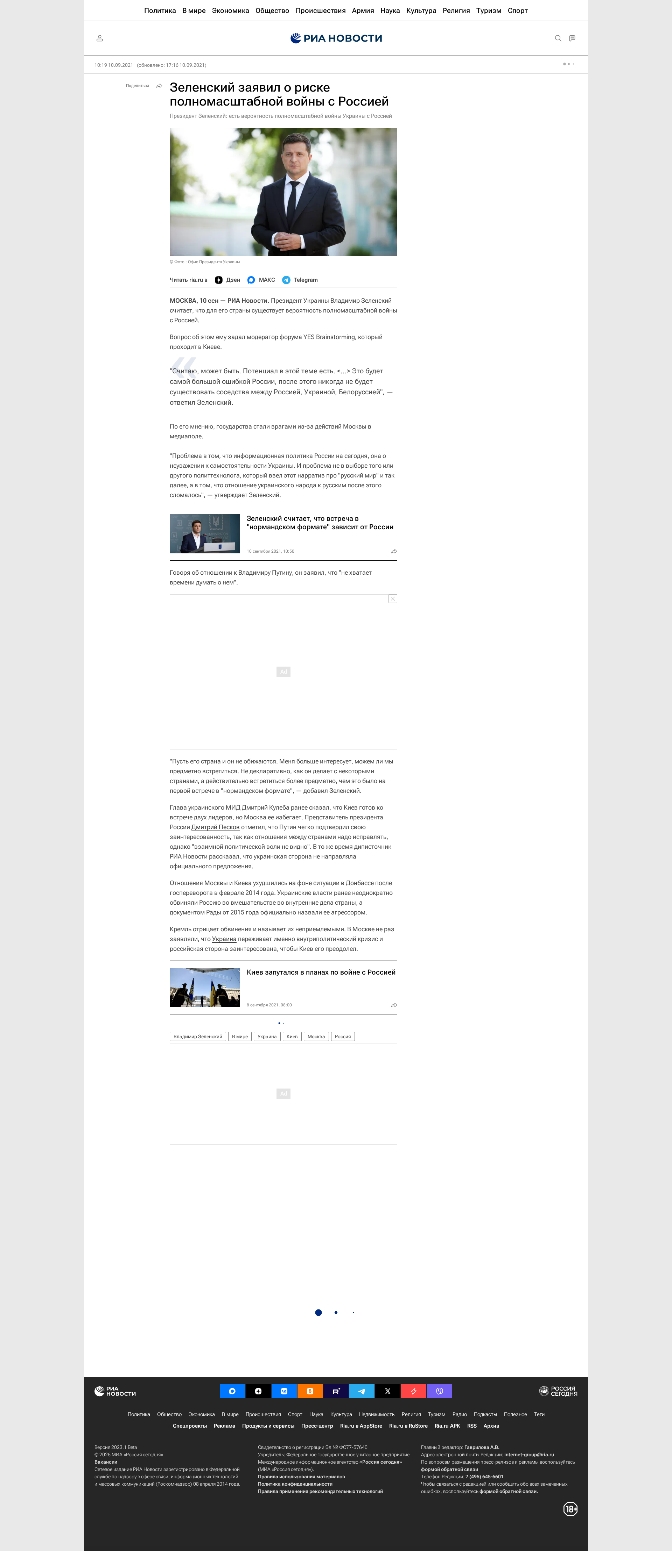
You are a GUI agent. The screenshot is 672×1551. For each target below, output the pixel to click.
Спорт (295, 1414)
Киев (292, 1036)
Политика (139, 1414)
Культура (341, 1414)
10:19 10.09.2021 (113, 65)
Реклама (224, 1426)
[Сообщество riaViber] (439, 1391)
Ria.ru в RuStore (408, 1426)
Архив (491, 1426)
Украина (224, 938)
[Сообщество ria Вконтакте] (284, 1391)
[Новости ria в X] (387, 1391)
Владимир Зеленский (198, 1036)
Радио (460, 1414)
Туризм (437, 1414)
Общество (169, 1414)
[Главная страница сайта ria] (336, 38)
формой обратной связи (449, 1469)
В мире (240, 1036)
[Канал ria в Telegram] (361, 1391)
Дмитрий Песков (215, 827)
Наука (316, 1414)
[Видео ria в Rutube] (336, 1391)
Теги (539, 1414)
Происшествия (263, 1414)
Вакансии (105, 1462)
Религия (411, 1414)
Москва (316, 1036)
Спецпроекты (190, 1426)
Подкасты (485, 1414)
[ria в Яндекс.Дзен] (258, 1391)
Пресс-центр (317, 1426)
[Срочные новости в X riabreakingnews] (413, 1391)
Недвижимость (377, 1414)
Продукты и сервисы (268, 1426)
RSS (472, 1426)
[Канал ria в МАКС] (232, 1391)
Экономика (202, 1414)
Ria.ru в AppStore (361, 1426)
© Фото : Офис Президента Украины (205, 261)
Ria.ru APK (447, 1426)
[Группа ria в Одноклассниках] (310, 1391)
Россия (343, 1036)
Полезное (515, 1414)
